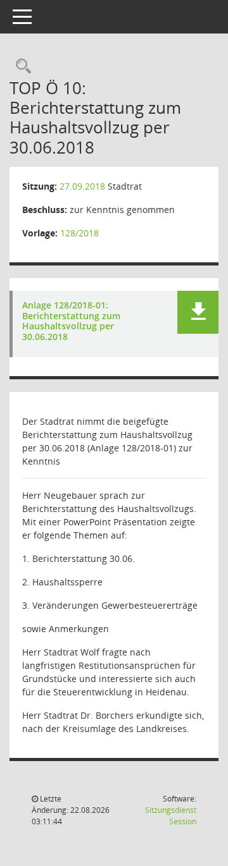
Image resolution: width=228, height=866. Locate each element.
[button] (197, 312)
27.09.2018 (82, 186)
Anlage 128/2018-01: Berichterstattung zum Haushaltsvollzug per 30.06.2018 (71, 321)
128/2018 (79, 233)
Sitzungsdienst (170, 816)
